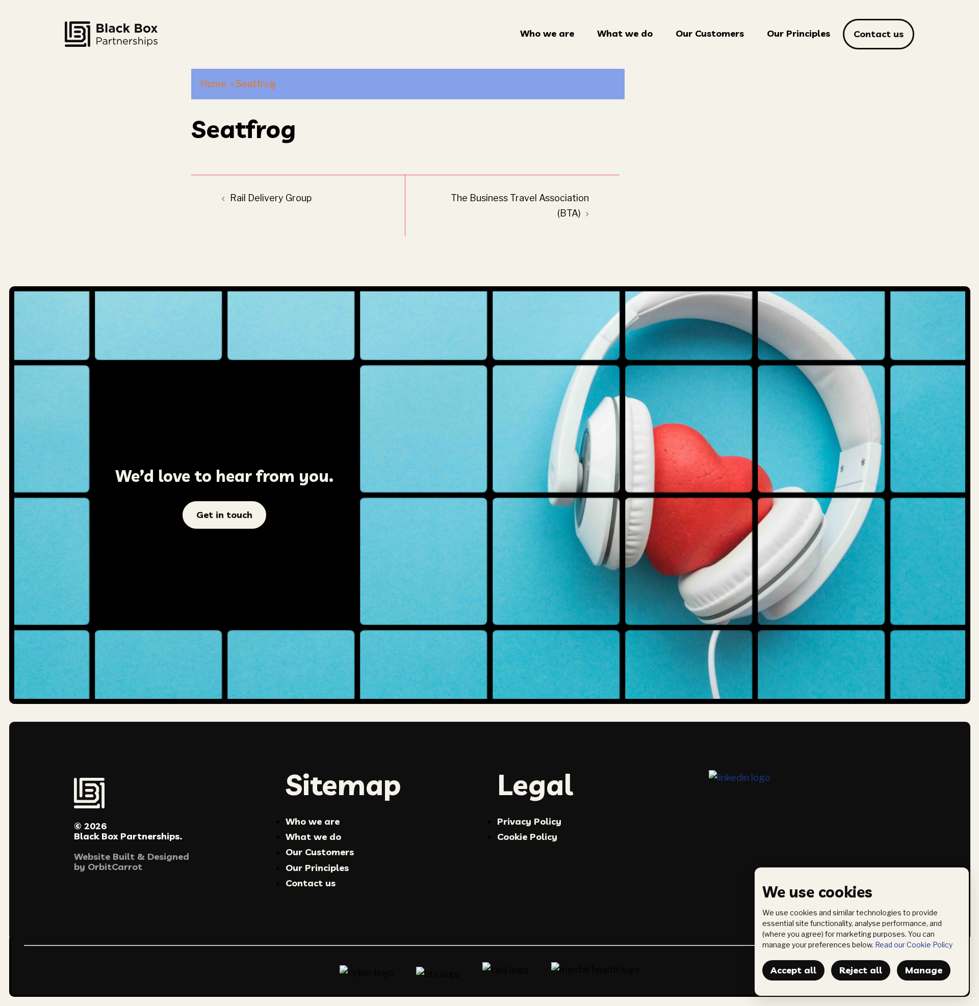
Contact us (879, 34)
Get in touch (224, 515)
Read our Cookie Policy (913, 944)
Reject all (860, 970)
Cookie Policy (527, 836)
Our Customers (710, 33)
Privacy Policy (529, 821)
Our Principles (798, 33)
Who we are (547, 33)
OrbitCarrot (115, 867)
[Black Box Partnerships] (111, 33)
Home (213, 83)
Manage (923, 970)
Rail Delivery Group (271, 198)
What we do (625, 33)
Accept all (793, 970)
